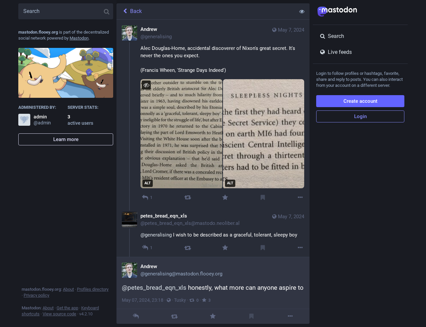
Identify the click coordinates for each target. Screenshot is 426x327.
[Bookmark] (263, 197)
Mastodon (79, 38)
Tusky (180, 300)
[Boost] (187, 197)
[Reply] (135, 316)
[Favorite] (225, 197)
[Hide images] (146, 85)
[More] (300, 197)
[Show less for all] (302, 11)
